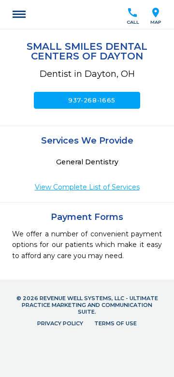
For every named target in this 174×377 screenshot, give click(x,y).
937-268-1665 (87, 100)
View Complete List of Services (87, 187)
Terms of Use (115, 323)
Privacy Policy (60, 323)
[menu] (19, 14)
